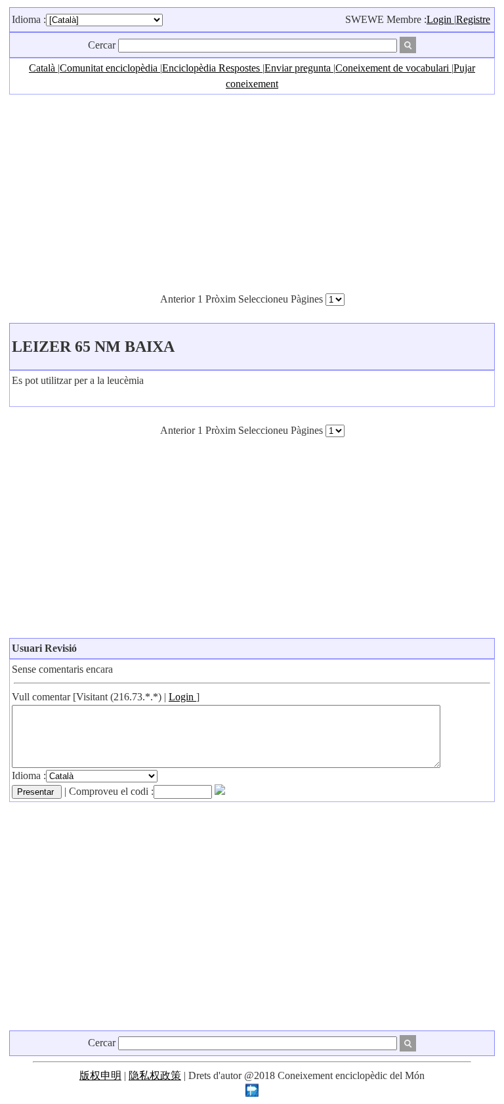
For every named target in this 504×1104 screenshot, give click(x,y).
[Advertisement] (252, 193)
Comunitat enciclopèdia (110, 68)
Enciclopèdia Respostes (212, 68)
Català (43, 68)
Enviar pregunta (298, 68)
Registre (473, 19)
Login (440, 19)
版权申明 (100, 1075)
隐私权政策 (155, 1075)
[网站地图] (252, 1093)
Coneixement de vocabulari (393, 68)
